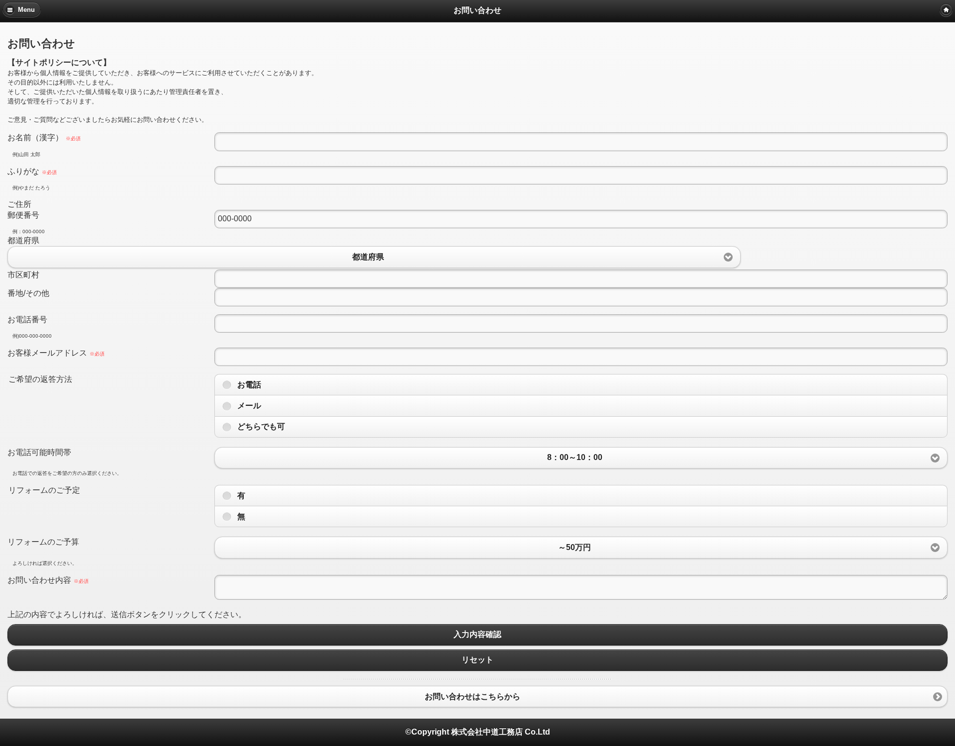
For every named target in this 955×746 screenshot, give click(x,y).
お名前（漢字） (44, 137)
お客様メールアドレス (55, 353)
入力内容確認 (477, 635)
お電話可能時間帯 (39, 452)
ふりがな (32, 171)
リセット (477, 660)
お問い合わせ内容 (48, 580)
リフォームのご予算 (43, 542)
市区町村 (23, 275)
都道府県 (23, 240)
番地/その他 (28, 293)
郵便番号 (23, 215)
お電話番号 (27, 319)
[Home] (946, 9)
